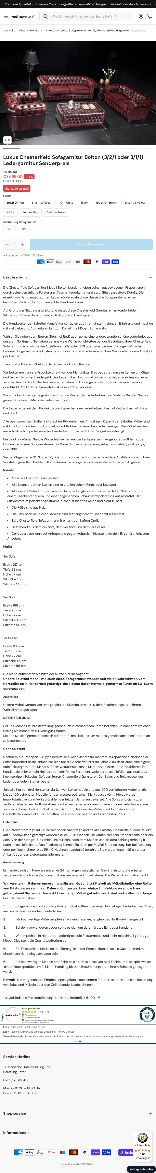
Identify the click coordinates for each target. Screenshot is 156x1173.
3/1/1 (23, 229)
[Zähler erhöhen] (22, 244)
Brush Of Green (42, 202)
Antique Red (30, 212)
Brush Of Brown (106, 202)
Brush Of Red (15, 202)
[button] (86, 16)
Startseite (9, 30)
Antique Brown (56, 212)
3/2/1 (9, 229)
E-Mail (32, 400)
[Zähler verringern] (7, 244)
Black (84, 202)
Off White (66, 202)
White (10, 212)
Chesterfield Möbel (30, 30)
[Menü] (149, 1132)
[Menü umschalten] (6, 16)
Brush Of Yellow (135, 202)
